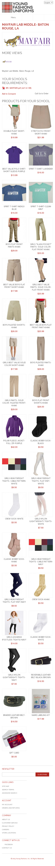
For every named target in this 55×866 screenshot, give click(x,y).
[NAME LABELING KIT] (41, 701)
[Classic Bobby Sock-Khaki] (14, 545)
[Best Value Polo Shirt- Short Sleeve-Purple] (14, 154)
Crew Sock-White (14, 519)
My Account (7, 805)
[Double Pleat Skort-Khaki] (14, 117)
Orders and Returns (11, 808)
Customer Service (9, 823)
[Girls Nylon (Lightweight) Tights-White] (41, 504)
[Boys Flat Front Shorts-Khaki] (41, 386)
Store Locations (9, 833)
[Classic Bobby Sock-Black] (41, 426)
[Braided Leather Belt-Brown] (14, 701)
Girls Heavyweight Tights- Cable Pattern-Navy (41, 561)
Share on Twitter (32, 94)
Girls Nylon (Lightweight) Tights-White (41, 521)
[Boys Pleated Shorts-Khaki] (14, 311)
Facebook (9, 844)
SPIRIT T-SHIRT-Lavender (41, 169)
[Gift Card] (14, 738)
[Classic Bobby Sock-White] (41, 623)
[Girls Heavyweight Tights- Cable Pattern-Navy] (41, 545)
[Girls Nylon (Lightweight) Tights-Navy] (14, 660)
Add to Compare (9, 93)
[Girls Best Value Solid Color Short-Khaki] (14, 348)
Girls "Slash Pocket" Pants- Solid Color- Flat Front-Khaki (41, 247)
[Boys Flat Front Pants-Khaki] (14, 230)
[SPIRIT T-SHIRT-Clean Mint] (41, 192)
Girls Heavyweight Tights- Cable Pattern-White (14, 481)
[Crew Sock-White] (14, 504)
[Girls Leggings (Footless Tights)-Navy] (14, 623)
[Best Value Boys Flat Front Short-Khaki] (14, 270)
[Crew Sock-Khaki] (41, 585)
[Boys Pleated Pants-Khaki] (41, 348)
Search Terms (8, 790)
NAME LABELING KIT (41, 715)
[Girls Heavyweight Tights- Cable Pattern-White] (14, 464)
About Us (6, 819)
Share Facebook (27, 94)
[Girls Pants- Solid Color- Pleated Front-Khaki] (14, 386)
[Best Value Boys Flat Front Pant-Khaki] (41, 311)
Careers (5, 830)
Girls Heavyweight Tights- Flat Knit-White (41, 481)
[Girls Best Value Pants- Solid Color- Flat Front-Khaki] (41, 270)
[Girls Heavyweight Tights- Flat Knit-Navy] (14, 585)
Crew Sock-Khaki (41, 599)
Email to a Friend (21, 94)
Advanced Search (9, 793)
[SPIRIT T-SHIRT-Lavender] (41, 154)
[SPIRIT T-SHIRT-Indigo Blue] (14, 192)
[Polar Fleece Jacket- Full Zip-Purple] (14, 426)
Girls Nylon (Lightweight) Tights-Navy (14, 677)
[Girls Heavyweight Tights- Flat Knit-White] (41, 464)
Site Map (5, 786)
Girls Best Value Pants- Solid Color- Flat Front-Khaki (40, 287)
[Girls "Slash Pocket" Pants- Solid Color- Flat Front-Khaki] (41, 230)
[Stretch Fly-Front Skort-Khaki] (41, 117)
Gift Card (14, 753)
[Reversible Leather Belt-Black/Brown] (41, 660)
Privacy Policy (8, 826)
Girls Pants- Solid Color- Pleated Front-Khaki (14, 403)
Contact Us (7, 848)
